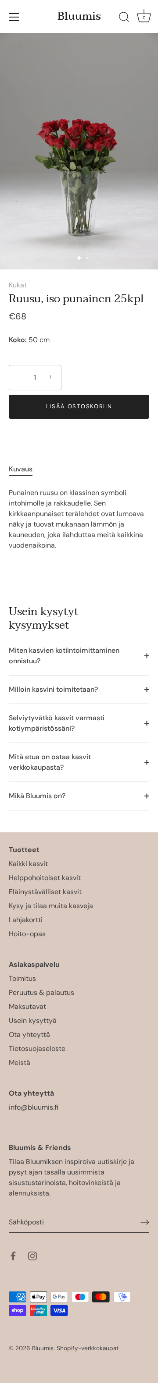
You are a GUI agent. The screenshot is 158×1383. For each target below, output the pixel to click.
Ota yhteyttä (29, 1034)
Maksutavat (27, 1006)
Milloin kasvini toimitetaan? (53, 689)
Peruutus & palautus (41, 992)
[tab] (25, 469)
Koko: (18, 340)
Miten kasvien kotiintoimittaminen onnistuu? (64, 655)
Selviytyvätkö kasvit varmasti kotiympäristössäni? (56, 723)
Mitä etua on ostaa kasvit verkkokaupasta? (50, 762)
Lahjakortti (26, 919)
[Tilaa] (144, 1222)
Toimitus (22, 978)
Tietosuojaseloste (37, 1048)
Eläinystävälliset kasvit (45, 891)
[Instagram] (32, 1255)
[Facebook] (13, 1255)
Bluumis (79, 16)
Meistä (19, 1062)
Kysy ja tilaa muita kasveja (51, 905)
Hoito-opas (27, 933)
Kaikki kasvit (28, 863)
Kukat (18, 285)
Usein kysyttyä (33, 1020)
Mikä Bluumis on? (37, 795)
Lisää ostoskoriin (79, 406)
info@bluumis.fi (33, 1107)
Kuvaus (20, 469)
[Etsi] (124, 18)
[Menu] (14, 17)
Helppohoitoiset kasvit (45, 877)
